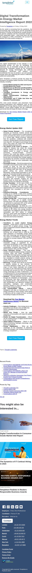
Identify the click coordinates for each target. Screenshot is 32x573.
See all (2, 397)
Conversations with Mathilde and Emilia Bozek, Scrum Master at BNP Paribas (17, 365)
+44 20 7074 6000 (19, 525)
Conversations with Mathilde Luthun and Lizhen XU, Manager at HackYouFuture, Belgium (15, 372)
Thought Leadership (11, 349)
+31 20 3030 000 (19, 530)
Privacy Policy (6, 552)
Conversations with (10, 394)
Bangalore (5, 545)
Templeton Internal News (12, 392)
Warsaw (4, 539)
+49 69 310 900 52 (19, 533)
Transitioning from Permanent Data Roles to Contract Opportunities (16, 368)
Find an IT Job (15, 513)
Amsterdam (6, 530)
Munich (4, 533)
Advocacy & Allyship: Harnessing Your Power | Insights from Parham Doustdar (17, 376)
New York (5, 542)
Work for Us (13, 516)
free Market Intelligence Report (13, 300)
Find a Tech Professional (18, 511)
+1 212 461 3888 (19, 542)
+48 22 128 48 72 (19, 539)
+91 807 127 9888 (20, 545)
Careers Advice (9, 389)
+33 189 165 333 (19, 527)
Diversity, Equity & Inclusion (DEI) (14, 391)
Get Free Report (16, 119)
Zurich (4, 536)
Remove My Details (8, 558)
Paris (3, 527)
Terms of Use (6, 555)
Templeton (9, 26)
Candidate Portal (7, 549)
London (4, 525)
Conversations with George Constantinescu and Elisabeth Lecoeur (16, 379)
